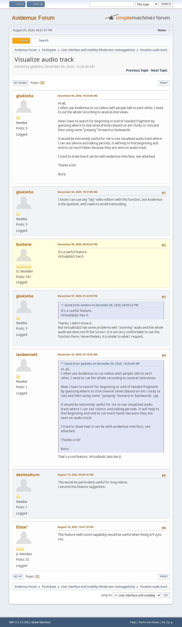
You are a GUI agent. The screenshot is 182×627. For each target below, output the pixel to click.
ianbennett (26, 354)
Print (164, 83)
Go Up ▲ (167, 622)
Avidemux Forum (33, 17)
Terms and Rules (149, 622)
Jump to (106, 595)
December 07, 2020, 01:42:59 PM (77, 296)
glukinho (24, 95)
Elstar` (22, 527)
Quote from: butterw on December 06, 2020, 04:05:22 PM (101, 305)
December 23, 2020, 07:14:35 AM (77, 354)
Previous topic (137, 70)
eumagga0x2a (124, 50)
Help (133, 622)
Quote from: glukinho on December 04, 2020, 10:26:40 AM (101, 364)
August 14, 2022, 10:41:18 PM (75, 527)
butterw (24, 244)
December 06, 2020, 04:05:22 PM (77, 244)
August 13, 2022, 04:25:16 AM (75, 474)
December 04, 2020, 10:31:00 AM (77, 192)
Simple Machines (41, 622)
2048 (155, 396)
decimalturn (28, 474)
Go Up (18, 576)
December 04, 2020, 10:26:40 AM (77, 95)
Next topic (159, 70)
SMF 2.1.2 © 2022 (19, 622)
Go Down (20, 83)
